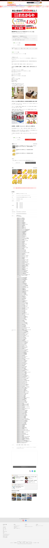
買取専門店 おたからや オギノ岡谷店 (21, 392)
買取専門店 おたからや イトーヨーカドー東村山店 (22, 255)
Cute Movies (15, 527)
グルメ (3, 525)
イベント (26, 525)
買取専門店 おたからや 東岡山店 (20, 435)
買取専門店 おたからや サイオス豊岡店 (21, 417)
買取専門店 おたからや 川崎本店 (20, 320)
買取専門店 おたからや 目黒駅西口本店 (21, 291)
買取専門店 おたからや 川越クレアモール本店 (22, 264)
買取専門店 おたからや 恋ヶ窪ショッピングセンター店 (23, 358)
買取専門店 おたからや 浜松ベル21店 (21, 311)
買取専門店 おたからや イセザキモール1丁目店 (22, 224)
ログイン (32, 2)
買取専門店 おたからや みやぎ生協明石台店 (22, 376)
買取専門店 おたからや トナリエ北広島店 (21, 361)
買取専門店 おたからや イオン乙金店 (21, 395)
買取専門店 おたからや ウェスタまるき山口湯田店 (22, 434)
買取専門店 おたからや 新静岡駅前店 (21, 399)
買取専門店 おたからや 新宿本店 (20, 242)
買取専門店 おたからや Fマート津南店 (21, 377)
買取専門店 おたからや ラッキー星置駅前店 (22, 369)
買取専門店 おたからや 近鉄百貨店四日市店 (22, 424)
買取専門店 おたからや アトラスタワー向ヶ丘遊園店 (23, 238)
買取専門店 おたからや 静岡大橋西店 (21, 245)
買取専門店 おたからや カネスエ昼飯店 (21, 317)
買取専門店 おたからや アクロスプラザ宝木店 (22, 421)
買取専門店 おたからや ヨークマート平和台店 (22, 401)
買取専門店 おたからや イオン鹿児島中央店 (22, 271)
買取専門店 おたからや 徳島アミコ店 (21, 299)
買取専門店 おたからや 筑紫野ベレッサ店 (21, 413)
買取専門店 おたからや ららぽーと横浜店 (21, 423)
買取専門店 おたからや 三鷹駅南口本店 (21, 289)
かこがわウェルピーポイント (17, 525)
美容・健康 (4, 527)
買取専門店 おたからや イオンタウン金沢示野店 (22, 342)
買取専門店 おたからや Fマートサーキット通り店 (22, 349)
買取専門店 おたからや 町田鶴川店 (21, 258)
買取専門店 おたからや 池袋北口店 (21, 218)
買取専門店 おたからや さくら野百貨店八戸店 (22, 300)
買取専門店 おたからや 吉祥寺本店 (21, 260)
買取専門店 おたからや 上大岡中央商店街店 (22, 330)
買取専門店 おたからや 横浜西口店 (21, 257)
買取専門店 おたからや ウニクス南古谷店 (21, 341)
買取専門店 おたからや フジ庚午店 (21, 336)
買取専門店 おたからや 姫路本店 (20, 254)
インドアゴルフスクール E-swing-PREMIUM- (22, 277)
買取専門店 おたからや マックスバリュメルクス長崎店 (23, 252)
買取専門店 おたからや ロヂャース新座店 (21, 400)
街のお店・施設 (12, 4)
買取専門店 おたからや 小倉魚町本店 (21, 267)
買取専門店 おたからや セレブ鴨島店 (21, 359)
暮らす (20, 4)
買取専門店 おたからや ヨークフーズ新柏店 (22, 411)
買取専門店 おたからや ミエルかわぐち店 (21, 236)
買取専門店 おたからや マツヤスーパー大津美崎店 (22, 378)
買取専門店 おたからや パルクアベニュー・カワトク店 (23, 406)
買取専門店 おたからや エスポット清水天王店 (22, 388)
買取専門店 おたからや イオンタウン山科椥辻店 (22, 410)
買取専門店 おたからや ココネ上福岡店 (21, 416)
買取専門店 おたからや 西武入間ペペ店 (21, 442)
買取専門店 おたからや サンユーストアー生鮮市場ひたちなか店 (24, 441)
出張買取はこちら (18, 215)
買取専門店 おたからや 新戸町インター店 (21, 427)
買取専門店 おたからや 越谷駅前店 (21, 241)
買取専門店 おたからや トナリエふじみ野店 (22, 366)
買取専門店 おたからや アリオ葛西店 (21, 339)
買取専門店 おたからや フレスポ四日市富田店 (22, 390)
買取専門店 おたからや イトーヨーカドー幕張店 (22, 270)
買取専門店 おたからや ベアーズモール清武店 (22, 360)
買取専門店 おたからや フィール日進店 (21, 389)
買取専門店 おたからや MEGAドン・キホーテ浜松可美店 (23, 436)
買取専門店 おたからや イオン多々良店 (21, 325)
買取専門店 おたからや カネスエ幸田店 (21, 337)
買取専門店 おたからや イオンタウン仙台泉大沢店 (22, 375)
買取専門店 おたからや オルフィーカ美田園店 (22, 382)
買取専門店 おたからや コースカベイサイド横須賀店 (23, 384)
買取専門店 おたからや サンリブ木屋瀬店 (21, 422)
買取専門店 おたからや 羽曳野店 (20, 428)
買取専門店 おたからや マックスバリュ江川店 (22, 385)
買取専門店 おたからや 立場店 (20, 221)
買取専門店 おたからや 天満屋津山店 (21, 301)
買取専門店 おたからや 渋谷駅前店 (21, 426)
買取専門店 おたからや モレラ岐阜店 (21, 310)
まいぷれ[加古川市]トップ (5, 6)
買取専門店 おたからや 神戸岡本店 (21, 288)
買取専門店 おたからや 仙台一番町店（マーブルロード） (23, 397)
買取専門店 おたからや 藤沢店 (20, 226)
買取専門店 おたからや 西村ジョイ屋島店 (21, 387)
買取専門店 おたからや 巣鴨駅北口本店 (21, 261)
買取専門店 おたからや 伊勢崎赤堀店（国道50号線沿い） (23, 438)
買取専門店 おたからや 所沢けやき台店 (21, 228)
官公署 (3, 532)
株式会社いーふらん (19, 276)
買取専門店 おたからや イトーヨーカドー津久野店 (22, 272)
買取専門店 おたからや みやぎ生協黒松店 (21, 332)
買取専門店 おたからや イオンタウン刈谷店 (22, 319)
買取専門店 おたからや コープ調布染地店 (21, 316)
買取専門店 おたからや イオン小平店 (21, 315)
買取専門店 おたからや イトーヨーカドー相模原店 (22, 331)
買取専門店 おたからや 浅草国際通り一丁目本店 (22, 265)
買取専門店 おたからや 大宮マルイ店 (21, 344)
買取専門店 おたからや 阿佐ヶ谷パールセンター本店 (23, 307)
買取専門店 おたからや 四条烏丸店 (21, 253)
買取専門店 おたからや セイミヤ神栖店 (21, 364)
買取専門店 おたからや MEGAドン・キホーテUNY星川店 (23, 419)
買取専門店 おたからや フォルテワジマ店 (21, 328)
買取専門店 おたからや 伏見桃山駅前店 (21, 286)
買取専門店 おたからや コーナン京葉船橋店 (22, 354)
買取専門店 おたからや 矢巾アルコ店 (21, 383)
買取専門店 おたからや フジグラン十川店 (21, 246)
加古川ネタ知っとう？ (16, 526)
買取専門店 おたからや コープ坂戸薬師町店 (22, 353)
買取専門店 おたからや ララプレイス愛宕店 (22, 373)
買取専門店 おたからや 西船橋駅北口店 (21, 269)
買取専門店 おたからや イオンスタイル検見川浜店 (22, 418)
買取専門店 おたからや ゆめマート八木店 (21, 371)
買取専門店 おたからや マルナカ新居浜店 (21, 278)
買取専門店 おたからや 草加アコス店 (21, 235)
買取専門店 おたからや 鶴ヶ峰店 (20, 220)
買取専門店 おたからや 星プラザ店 (21, 295)
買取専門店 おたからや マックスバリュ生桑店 (22, 323)
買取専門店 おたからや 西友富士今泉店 (21, 296)
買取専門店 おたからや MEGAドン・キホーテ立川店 (23, 405)
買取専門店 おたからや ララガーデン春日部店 (22, 412)
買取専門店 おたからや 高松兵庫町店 (21, 308)
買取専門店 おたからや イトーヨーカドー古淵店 (22, 247)
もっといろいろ (20, 448)
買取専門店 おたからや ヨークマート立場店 (22, 402)
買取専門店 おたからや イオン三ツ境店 (21, 250)
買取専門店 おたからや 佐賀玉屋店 (21, 365)
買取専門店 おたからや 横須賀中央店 (21, 225)
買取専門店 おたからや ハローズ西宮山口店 (22, 312)
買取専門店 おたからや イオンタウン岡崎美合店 (22, 230)
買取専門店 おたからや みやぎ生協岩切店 (21, 352)
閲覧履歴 (29, 2)
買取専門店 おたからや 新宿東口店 (21, 243)
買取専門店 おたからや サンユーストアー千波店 (22, 429)
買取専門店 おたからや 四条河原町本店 (21, 266)
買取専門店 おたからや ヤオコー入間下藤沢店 (22, 322)
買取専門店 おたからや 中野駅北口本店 (21, 281)
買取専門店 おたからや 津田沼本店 (21, 386)
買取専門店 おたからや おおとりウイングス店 (22, 347)
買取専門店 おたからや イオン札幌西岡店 (21, 398)
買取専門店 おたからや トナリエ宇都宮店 (21, 293)
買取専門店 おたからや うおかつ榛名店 (21, 368)
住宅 (3, 530)
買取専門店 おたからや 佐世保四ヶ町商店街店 (22, 279)
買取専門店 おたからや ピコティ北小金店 (21, 284)
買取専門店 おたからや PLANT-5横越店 (21, 433)
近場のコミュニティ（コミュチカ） (39, 525)
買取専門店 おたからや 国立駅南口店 (21, 340)
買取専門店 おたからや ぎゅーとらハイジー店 (22, 356)
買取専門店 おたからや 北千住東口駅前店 (21, 231)
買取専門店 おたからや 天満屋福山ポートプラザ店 (22, 404)
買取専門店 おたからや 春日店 (20, 431)
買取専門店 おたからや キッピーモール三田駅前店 (22, 290)
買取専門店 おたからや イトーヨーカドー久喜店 (22, 240)
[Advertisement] (24, 510)
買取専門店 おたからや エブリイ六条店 (21, 394)
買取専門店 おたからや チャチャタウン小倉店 (22, 306)
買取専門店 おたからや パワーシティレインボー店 (22, 237)
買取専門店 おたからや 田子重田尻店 (21, 370)
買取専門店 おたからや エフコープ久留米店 (22, 414)
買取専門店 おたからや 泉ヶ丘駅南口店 (21, 335)
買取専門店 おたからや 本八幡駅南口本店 (21, 233)
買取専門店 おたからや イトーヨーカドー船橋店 (22, 303)
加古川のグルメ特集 (5, 536)
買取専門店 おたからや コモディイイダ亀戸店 (22, 363)
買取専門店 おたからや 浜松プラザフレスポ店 (22, 346)
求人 (3, 533)
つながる (37, 4)
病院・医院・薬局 (5, 531)
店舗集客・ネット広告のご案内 (42, 6)
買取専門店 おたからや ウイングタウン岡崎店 (22, 334)
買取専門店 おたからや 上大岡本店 (21, 219)
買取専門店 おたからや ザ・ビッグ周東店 (21, 372)
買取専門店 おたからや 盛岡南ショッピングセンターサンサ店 (24, 329)
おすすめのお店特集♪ (5, 537)
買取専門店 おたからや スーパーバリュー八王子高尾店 (23, 380)
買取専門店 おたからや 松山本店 (20, 348)
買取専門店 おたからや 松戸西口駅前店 (21, 234)
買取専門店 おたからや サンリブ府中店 (21, 357)
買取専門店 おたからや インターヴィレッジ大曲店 (22, 287)
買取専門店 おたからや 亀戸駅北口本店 (21, 298)
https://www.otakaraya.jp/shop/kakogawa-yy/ (21, 213)
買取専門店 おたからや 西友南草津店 (21, 324)
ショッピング (13, 6)
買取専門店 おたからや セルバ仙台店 (21, 318)
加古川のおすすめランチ (5, 535)
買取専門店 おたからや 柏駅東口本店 (21, 313)
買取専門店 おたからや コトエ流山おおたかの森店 (22, 259)
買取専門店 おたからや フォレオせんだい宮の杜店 (22, 351)
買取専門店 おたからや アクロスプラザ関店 (22, 381)
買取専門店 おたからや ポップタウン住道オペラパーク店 (23, 327)
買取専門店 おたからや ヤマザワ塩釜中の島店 (22, 440)
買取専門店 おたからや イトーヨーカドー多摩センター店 (23, 274)
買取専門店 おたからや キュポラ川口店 (21, 249)
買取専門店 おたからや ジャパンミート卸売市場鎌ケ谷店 (23, 430)
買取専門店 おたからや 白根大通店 (21, 407)
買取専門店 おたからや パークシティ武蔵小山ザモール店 (23, 229)
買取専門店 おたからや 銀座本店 (20, 248)
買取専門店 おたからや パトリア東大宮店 (21, 294)
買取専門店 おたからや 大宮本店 (20, 282)
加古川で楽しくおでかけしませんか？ (29, 526)
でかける (29, 4)
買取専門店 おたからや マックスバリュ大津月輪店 (22, 393)
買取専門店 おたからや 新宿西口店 (21, 223)
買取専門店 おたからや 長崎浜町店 (21, 409)
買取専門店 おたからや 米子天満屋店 (21, 305)
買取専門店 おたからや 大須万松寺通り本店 (22, 283)
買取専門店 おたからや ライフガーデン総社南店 (22, 262)
